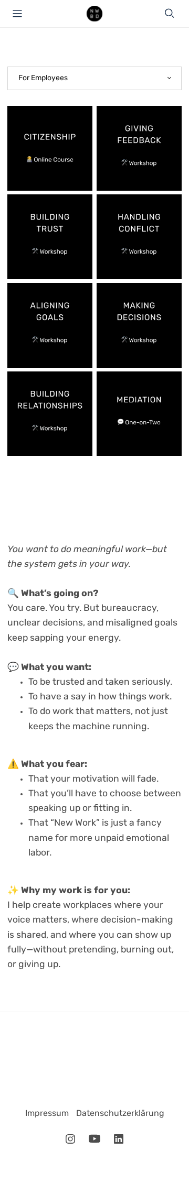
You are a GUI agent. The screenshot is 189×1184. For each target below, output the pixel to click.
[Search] (169, 13)
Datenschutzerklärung (120, 1114)
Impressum (48, 1114)
